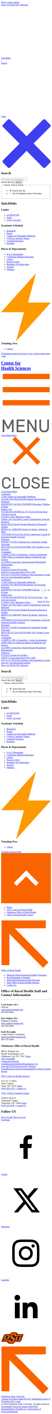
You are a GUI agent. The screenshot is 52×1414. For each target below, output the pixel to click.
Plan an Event (19, 1117)
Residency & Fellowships (18, 264)
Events (10, 1117)
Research (5, 522)
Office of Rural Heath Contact (20, 915)
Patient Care (6, 509)
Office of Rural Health (11, 970)
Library (10, 259)
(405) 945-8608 (8, 1059)
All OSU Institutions (32, 1399)
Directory (24, 5)
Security (10, 267)
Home (9, 907)
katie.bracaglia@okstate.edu (13, 1037)
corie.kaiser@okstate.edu (12, 1009)
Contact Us (12, 985)
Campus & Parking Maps (12, 1399)
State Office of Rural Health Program (23, 982)
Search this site (7, 182)
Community (6, 552)
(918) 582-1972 (8, 1088)
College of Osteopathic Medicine (21, 236)
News (3, 5)
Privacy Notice (26, 1409)
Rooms (10, 1069)
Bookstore (11, 231)
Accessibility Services (10, 1406)
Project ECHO (13, 262)
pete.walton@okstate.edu (12, 1023)
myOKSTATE (13, 5)
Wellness (10, 269)
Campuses (5, 1061)
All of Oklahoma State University (27, 193)
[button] (26, 60)
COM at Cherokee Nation (18, 238)
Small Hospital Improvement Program (23, 980)
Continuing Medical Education (20, 257)
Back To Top (43, 601)
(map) (28, 1056)
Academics (6, 494)
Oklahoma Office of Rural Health (21, 912)
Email (9, 217)
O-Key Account (14, 220)
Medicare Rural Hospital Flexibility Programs (26, 975)
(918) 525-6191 (8, 1105)
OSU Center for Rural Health (19, 910)
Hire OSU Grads (13, 1401)
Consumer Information (23, 1069)
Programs (5, 539)
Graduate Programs (15, 241)
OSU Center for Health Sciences (15, 1076)
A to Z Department (15, 254)
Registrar (11, 243)
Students (19, 1064)
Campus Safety (27, 1406)
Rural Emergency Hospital (18, 977)
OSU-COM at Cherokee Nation (15, 1093)
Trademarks (13, 1411)
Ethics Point (15, 1409)
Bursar (9, 233)
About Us (5, 567)
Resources (10, 1064)
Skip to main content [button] (10, 2)
